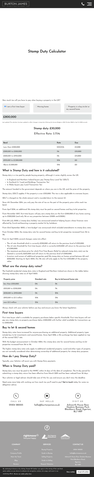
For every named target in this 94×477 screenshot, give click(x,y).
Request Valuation (47, 464)
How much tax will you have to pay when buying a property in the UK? (31, 100)
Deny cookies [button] (71, 472)
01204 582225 (16, 405)
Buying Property (47, 449)
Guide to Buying (47, 453)
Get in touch (68, 382)
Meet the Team (16, 457)
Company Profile (16, 453)
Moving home (43, 107)
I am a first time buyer (15, 107)
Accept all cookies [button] (83, 472)
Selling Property (47, 457)
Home (16, 449)
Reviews (16, 464)
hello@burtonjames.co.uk (47, 405)
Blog (16, 460)
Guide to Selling (47, 460)
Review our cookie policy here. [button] (23, 474)
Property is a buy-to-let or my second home (78, 108)
